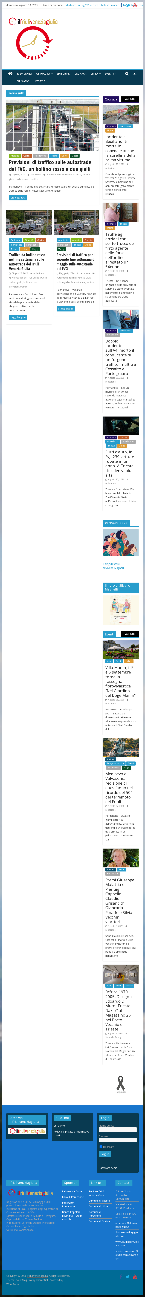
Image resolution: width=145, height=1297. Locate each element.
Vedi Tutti (130, 98)
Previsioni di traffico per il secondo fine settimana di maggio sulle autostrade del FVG (76, 261)
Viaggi (75, 155)
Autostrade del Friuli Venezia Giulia (64, 174)
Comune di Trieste (99, 1200)
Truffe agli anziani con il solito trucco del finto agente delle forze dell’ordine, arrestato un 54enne (120, 250)
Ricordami (108, 1146)
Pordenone (40, 155)
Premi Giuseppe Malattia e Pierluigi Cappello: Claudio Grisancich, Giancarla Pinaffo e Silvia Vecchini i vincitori (119, 900)
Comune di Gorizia (99, 1221)
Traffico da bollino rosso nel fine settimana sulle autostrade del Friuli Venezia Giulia (27, 261)
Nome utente (106, 1125)
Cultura (110, 759)
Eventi (109, 73)
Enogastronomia (115, 763)
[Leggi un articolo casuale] (135, 73)
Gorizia (27, 155)
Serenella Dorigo (113, 1037)
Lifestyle (39, 81)
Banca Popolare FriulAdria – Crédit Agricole (72, 1215)
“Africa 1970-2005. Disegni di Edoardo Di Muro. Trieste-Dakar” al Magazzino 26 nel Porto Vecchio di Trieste (120, 1010)
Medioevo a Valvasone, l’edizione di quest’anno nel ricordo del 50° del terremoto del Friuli (119, 787)
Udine (65, 155)
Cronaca (80, 73)
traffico (34, 179)
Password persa (108, 1168)
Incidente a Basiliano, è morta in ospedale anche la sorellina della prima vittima (120, 148)
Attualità (43, 73)
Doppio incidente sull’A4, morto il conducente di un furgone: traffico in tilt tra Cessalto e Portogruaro (120, 357)
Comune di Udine (98, 1206)
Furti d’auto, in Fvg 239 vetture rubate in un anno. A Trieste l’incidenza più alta (119, 463)
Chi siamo (22, 81)
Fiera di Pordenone (73, 1197)
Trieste (53, 155)
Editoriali (63, 73)
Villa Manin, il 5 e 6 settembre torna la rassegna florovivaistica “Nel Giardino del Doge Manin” (120, 681)
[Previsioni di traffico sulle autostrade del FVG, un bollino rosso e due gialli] (52, 101)
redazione (36, 174)
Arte (109, 661)
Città (94, 73)
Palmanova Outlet (72, 1191)
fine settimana (78, 282)
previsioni (14, 286)
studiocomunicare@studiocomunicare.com (126, 1254)
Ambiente (16, 240)
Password (104, 1136)
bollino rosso (22, 179)
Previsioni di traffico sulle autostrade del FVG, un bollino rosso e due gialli (50, 165)
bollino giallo (15, 282)
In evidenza (24, 73)
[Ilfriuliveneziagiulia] (10, 74)
